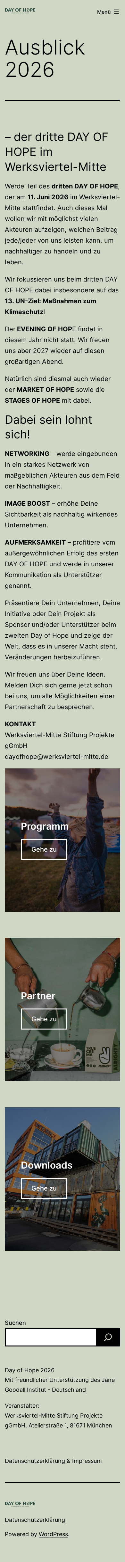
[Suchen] (108, 1337)
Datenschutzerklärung (35, 1460)
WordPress (53, 1534)
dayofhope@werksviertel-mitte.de (56, 756)
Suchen (15, 1322)
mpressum (88, 1460)
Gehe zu (44, 849)
